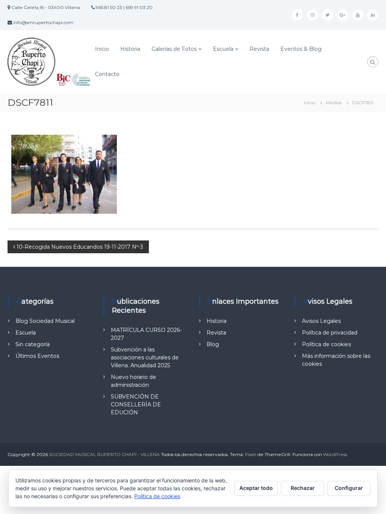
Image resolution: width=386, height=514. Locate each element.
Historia (130, 49)
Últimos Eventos (37, 356)
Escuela (223, 49)
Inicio (102, 49)
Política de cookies (326, 344)
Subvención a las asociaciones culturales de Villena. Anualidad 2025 (145, 357)
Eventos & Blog (301, 49)
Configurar (349, 488)
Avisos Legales (321, 321)
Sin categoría (32, 344)
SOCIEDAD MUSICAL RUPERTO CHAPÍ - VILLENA (104, 454)
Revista (259, 49)
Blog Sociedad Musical (45, 321)
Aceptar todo (256, 488)
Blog (213, 344)
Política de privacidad (329, 332)
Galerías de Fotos (174, 49)
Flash (250, 454)
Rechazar (303, 488)
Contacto (107, 74)
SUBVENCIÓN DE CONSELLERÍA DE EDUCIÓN (136, 404)
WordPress (335, 454)
